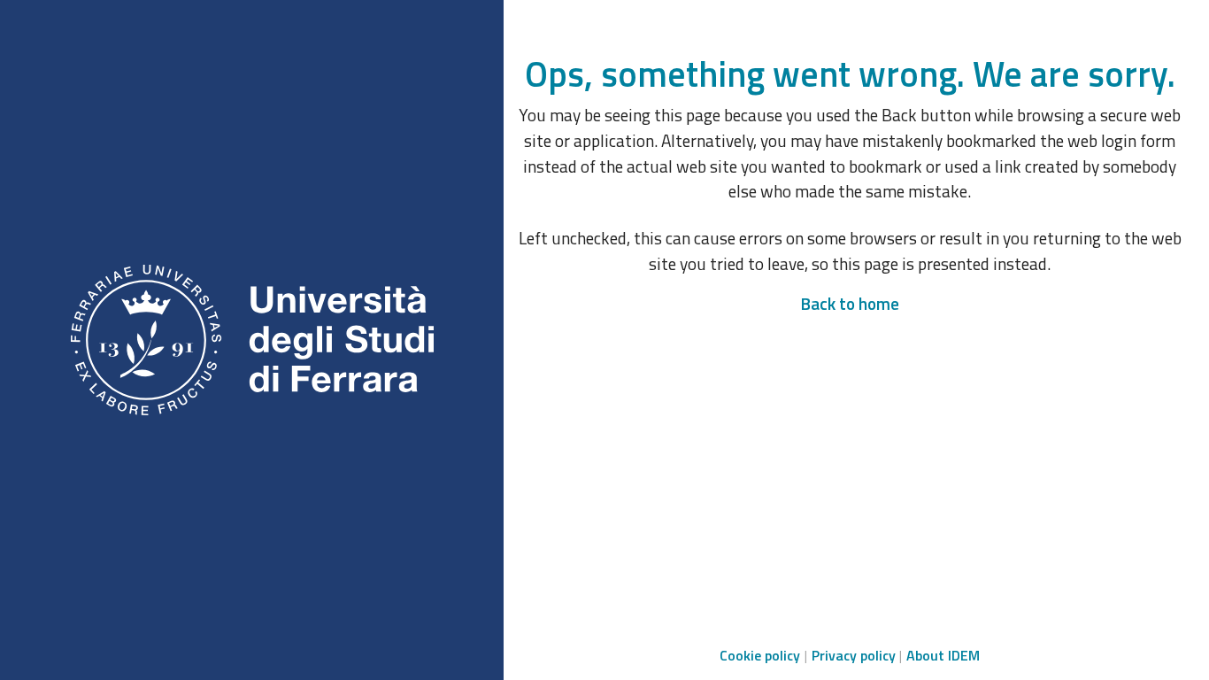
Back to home (849, 303)
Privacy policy (854, 655)
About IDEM (943, 655)
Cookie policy (760, 655)
